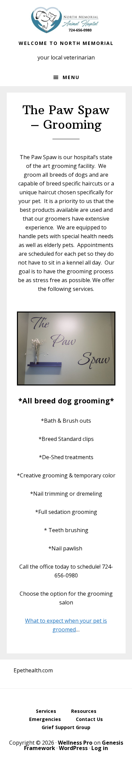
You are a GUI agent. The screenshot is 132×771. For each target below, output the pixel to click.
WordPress (73, 748)
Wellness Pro (75, 742)
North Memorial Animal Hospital (66, 20)
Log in (99, 748)
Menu (71, 77)
